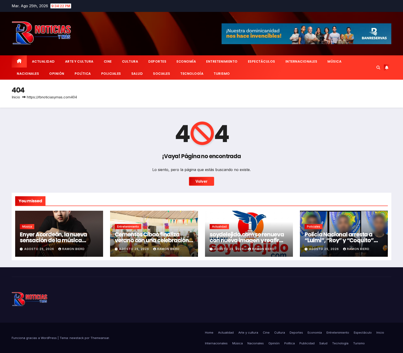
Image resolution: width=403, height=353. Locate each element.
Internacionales (301, 61)
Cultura (130, 61)
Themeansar (99, 338)
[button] (378, 67)
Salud (137, 73)
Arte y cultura (79, 61)
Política (83, 73)
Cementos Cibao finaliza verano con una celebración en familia (152, 240)
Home (209, 332)
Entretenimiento (222, 61)
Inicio (16, 97)
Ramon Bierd (73, 249)
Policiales (111, 73)
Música (334, 61)
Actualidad (43, 61)
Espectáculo (363, 332)
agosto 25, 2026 (39, 249)
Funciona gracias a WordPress (35, 338)
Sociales (161, 73)
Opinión (56, 73)
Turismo (222, 73)
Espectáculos (261, 61)
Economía (186, 61)
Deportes (157, 61)
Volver (201, 181)
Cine (108, 61)
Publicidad (307, 343)
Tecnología (191, 73)
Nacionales (28, 73)
